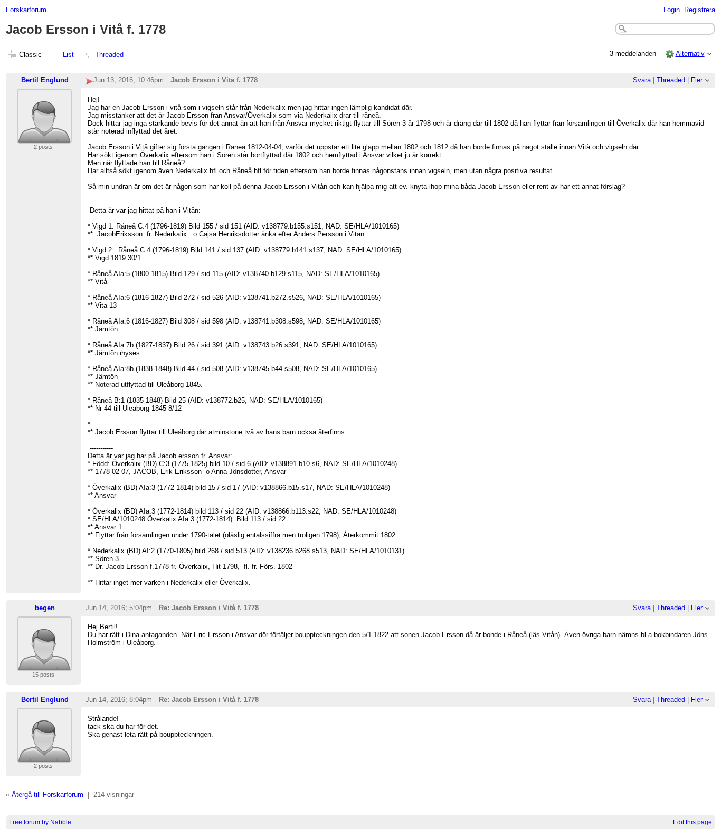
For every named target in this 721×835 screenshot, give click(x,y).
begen (45, 608)
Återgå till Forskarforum (47, 795)
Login (671, 10)
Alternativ (690, 54)
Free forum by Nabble (40, 822)
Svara (642, 80)
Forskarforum (26, 10)
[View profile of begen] (44, 665)
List (68, 55)
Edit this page (692, 822)
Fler (697, 80)
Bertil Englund (45, 80)
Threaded (109, 55)
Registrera (699, 10)
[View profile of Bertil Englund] (44, 137)
